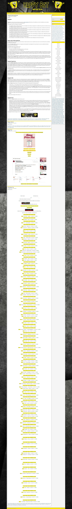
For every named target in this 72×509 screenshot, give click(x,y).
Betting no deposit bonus (57, 122)
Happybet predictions (15, 119)
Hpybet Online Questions (41, 13)
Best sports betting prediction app (60, 111)
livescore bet (60, 36)
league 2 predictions (42, 502)
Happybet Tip (25, 119)
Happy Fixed (10, 129)
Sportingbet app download (61, 102)
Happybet (24, 118)
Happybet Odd (43, 118)
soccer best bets (24, 503)
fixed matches (11, 118)
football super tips (55, 29)
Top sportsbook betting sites (55, 112)
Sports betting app (58, 103)
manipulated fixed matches (38, 119)
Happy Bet (58, 90)
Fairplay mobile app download (55, 98)
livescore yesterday (23, 126)
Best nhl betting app (54, 102)
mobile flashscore (31, 126)
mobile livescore (36, 126)
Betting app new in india (58, 119)
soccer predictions (44, 119)
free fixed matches (20, 118)
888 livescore (53, 25)
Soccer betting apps (57, 118)
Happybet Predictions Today (32, 13)
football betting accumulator (37, 501)
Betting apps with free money (55, 107)
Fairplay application (26, 22)
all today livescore (57, 25)
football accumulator (25, 501)
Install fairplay (54, 103)
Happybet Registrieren (21, 119)
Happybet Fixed (27, 118)
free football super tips (36, 502)
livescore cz (10, 126)
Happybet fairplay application (13, 15)
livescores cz (27, 126)
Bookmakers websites (58, 99)
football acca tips (14, 501)
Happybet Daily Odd (17, 13)
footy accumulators (12, 502)
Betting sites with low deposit (55, 105)
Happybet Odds (47, 118)
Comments (15, 16)
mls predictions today (57, 38)
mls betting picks (47, 502)
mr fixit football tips (14, 503)
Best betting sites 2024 (55, 109)
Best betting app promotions (57, 110)
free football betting (31, 502)
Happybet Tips (29, 119)
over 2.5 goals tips (19, 503)
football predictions (15, 118)
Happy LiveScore (11, 122)
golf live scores (55, 32)
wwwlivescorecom (11, 127)
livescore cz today (14, 126)
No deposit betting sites (60, 120)
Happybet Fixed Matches (24, 13)
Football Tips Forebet (11, 13)
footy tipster (27, 502)
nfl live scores (46, 126)
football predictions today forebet (45, 501)
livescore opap (18, 126)
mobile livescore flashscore (41, 126)
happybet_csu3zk (10, 16)
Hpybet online (33, 119)
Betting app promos (60, 106)
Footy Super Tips (11, 187)
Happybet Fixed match (32, 118)
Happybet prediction (10, 119)
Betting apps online (58, 116)
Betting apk (61, 105)
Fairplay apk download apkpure (60, 101)
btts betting (10, 501)
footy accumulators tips (18, 502)
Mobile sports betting (61, 123)
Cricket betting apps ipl (55, 106)
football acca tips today (19, 501)
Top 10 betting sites (58, 115)
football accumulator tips (31, 501)
